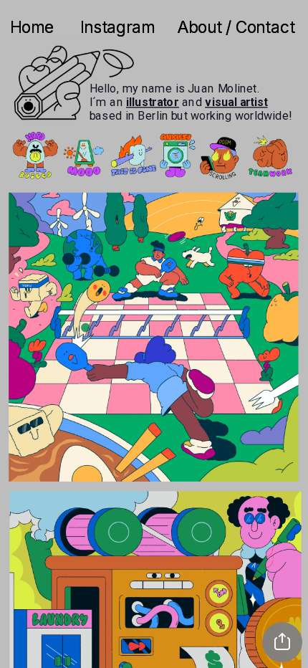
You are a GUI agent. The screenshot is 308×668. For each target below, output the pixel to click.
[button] (282, 642)
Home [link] (34, 27)
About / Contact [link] (235, 27)
